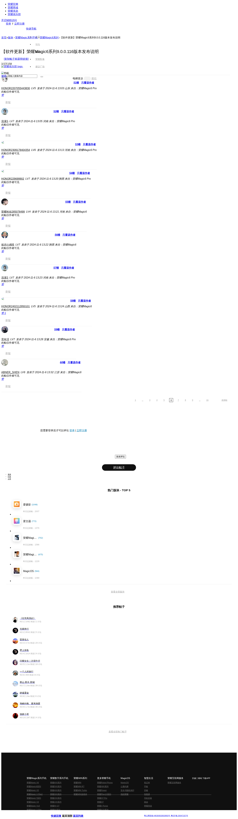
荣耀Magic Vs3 (33, 806)
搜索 (3, 76)
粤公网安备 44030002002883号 (157, 816)
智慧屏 (147, 794)
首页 (37, 37)
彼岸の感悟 (7, 244)
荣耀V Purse (102, 806)
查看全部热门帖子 (118, 731)
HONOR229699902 (12, 178)
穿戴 (146, 790)
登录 (8, 23)
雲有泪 (5, 339)
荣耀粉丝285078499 (13, 211)
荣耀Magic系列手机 (26, 37)
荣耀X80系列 (102, 786)
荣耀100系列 (55, 802)
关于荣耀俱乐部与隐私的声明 (81, 813)
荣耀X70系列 (102, 810)
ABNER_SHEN (10, 372)
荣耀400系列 (55, 790)
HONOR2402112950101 (15, 306)
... (142, 400)
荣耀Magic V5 (33, 790)
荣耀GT (100, 802)
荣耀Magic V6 (33, 783)
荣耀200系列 (55, 798)
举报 (8, 102)
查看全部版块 (118, 591)
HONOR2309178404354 (15, 150)
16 (207, 400)
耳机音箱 (148, 798)
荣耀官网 (13, 4)
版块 (10, 37)
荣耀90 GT (54, 806)
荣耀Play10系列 (104, 794)
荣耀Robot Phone (105, 783)
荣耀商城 (13, 7)
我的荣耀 (124, 794)
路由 (146, 802)
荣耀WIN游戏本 (80, 794)
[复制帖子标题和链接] (16, 59)
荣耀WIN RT (79, 786)
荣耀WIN (77, 783)
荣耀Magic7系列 (34, 798)
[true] (41, 76)
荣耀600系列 (55, 783)
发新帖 (224, 400)
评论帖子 (119, 467)
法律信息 (108, 813)
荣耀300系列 (55, 794)
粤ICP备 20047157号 (179, 816)
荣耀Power (102, 790)
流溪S (4, 121)
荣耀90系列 (55, 810)
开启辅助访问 (9, 20)
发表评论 (120, 456)
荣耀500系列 (55, 786)
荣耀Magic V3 (33, 802)
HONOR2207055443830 (15, 88)
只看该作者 (87, 82)
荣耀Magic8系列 (34, 786)
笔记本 (147, 783)
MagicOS (125, 783)
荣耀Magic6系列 (49, 37)
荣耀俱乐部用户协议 (60, 813)
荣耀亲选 (13, 11)
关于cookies (99, 813)
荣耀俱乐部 (14, 14)
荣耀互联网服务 (174, 783)
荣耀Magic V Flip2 (35, 794)
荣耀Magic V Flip (34, 810)
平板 (146, 786)
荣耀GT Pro (102, 798)
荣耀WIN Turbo (80, 790)
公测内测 (124, 786)
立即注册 (19, 23)
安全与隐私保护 (127, 790)
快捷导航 (31, 28)
